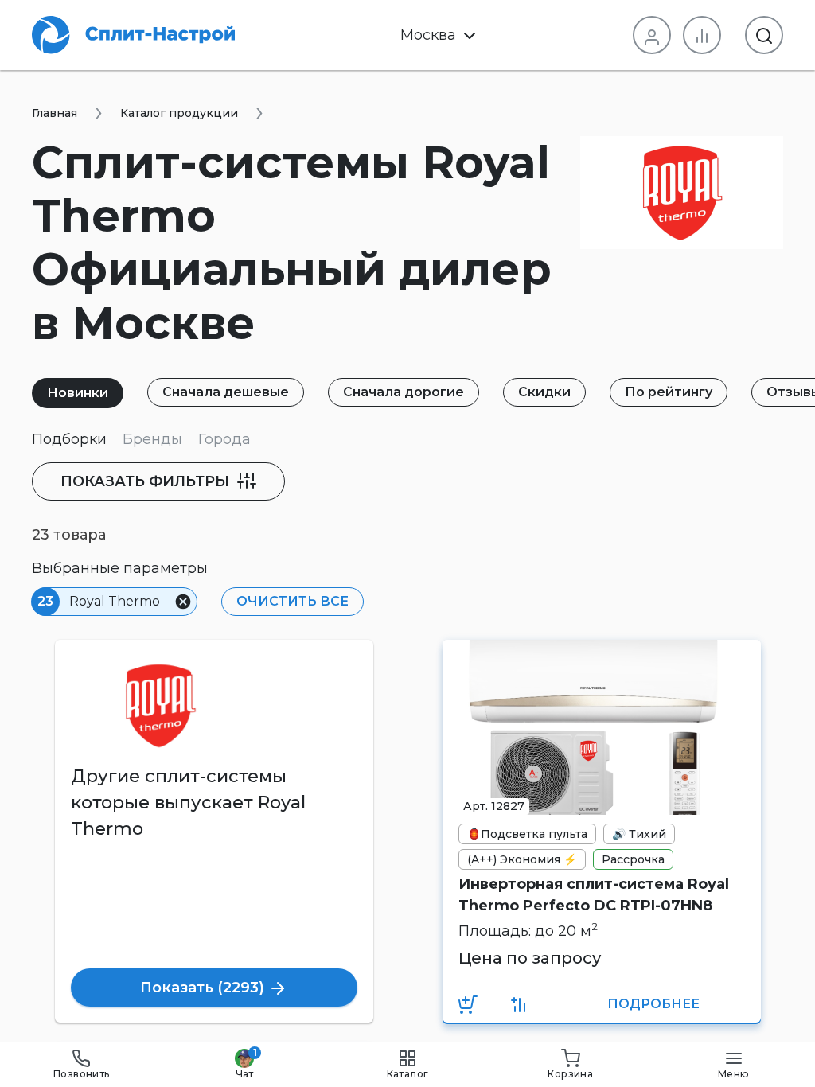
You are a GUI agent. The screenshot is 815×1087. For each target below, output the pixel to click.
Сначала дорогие (403, 391)
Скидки (544, 391)
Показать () (204, 987)
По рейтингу (668, 391)
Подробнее (653, 1003)
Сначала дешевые (225, 391)
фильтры (146, 481)
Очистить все (292, 601)
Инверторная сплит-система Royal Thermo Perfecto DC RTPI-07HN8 (593, 894)
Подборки (69, 439)
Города (224, 439)
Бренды (152, 439)
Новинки (77, 392)
